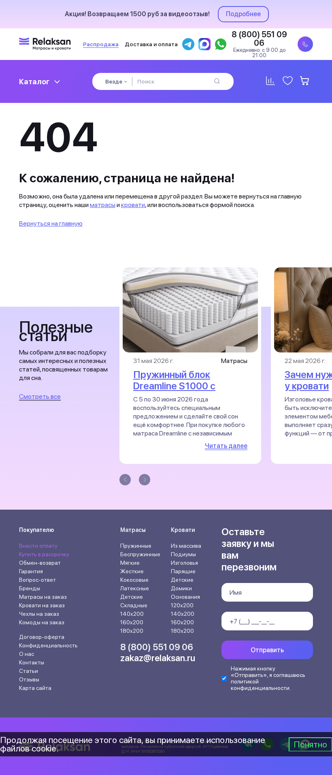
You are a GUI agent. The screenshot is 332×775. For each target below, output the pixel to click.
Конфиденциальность (48, 645)
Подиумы (183, 554)
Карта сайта (35, 688)
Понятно (310, 744)
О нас (26, 654)
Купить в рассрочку (44, 554)
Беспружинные (140, 554)
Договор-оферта (41, 637)
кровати (133, 205)
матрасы (102, 205)
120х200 (182, 605)
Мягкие (130, 562)
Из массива (186, 545)
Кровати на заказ (42, 605)
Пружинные (135, 545)
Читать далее (226, 446)
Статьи (28, 671)
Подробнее (243, 14)
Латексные (134, 588)
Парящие (183, 571)
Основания (185, 597)
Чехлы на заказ (39, 614)
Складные (133, 605)
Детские (131, 597)
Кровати (183, 530)
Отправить (267, 650)
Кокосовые (134, 579)
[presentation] (125, 479)
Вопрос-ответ (37, 579)
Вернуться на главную (51, 223)
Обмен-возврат (40, 562)
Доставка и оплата (151, 44)
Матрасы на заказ (43, 597)
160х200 (131, 622)
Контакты (31, 662)
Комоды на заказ (41, 622)
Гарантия (31, 571)
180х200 (131, 631)
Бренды (29, 588)
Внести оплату (38, 545)
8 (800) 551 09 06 (156, 647)
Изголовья (184, 562)
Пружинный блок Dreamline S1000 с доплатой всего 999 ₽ (183, 386)
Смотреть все (40, 396)
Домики (181, 588)
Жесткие (132, 571)
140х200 (132, 614)
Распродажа (101, 44)
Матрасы (133, 530)
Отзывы (29, 679)
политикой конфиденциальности (260, 684)
